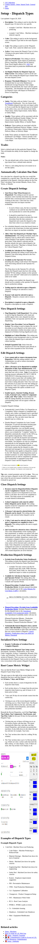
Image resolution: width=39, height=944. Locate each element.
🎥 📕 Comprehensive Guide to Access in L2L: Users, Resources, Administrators (21, 938)
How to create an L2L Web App (15, 933)
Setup (7, 8)
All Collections (10, 2)
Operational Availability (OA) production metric (18, 612)
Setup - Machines (10, 931)
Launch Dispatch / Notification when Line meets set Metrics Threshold (19, 633)
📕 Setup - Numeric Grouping (15, 935)
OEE (28, 64)
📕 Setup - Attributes (12, 941)
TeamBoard (9, 103)
